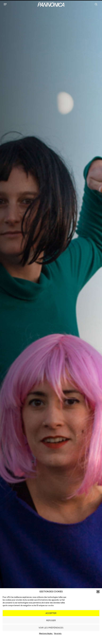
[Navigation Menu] (5, 4)
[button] (98, 591)
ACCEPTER (51, 613)
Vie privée (58, 633)
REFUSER (51, 620)
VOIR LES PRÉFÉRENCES (51, 628)
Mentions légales (46, 633)
